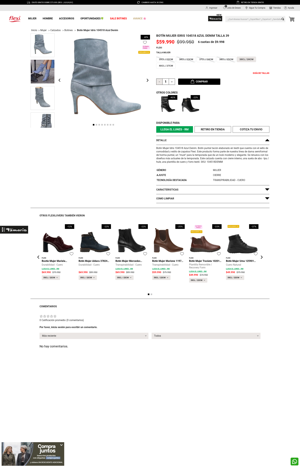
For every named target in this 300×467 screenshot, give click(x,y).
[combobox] (255, 19)
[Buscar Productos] (283, 19)
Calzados (55, 30)
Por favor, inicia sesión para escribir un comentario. (69, 327)
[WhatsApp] (294, 461)
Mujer (43, 30)
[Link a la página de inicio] (34, 30)
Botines (68, 30)
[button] (166, 59)
